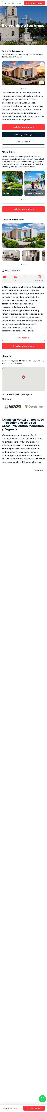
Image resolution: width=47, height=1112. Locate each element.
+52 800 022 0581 (14, 3)
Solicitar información (23, 127)
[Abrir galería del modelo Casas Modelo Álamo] (23, 235)
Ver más (39, 470)
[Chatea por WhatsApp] (42, 1098)
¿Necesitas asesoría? (34, 3)
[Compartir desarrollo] (42, 64)
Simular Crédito (23, 141)
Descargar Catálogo (23, 134)
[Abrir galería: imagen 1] (23, 73)
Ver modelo (23, 337)
